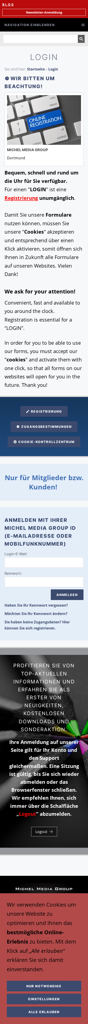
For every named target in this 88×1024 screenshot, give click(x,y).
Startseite (36, 69)
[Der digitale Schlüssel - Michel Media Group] (44, 120)
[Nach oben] (80, 860)
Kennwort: (13, 573)
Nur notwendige (44, 986)
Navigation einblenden (30, 25)
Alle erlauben (44, 1012)
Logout (41, 831)
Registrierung (46, 411)
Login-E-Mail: (16, 554)
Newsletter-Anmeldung (44, 12)
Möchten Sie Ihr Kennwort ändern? (36, 613)
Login (53, 69)
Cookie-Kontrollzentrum (46, 442)
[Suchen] (81, 39)
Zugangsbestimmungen (46, 426)
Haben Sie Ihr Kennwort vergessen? (36, 605)
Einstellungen (44, 999)
